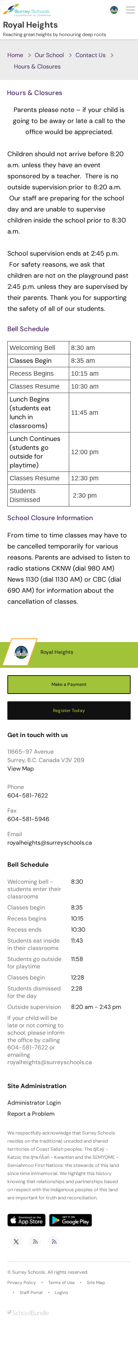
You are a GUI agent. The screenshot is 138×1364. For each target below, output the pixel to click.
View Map (20, 768)
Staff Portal (31, 1292)
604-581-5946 (28, 819)
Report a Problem (30, 1114)
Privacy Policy (21, 1283)
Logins (61, 1292)
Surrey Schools (28, 1272)
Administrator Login (34, 1103)
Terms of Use (61, 1283)
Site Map (96, 1283)
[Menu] (130, 10)
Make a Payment (69, 684)
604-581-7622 (27, 795)
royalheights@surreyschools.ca (49, 842)
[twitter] (16, 1241)
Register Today (69, 710)
